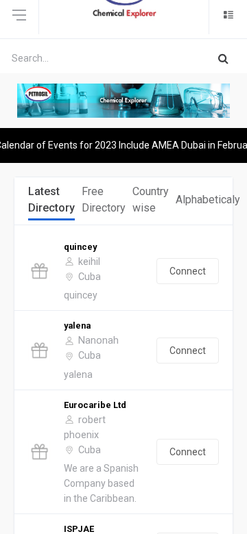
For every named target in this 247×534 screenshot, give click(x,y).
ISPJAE (79, 529)
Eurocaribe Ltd (95, 405)
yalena (77, 325)
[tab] (51, 201)
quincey (80, 247)
